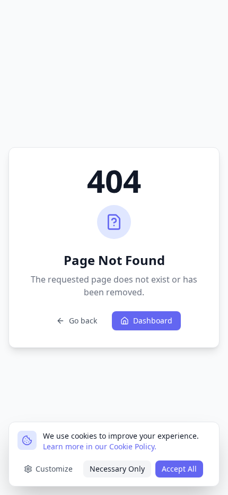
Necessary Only (117, 469)
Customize (54, 469)
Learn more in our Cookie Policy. (99, 446)
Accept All (179, 469)
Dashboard (152, 320)
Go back (83, 320)
